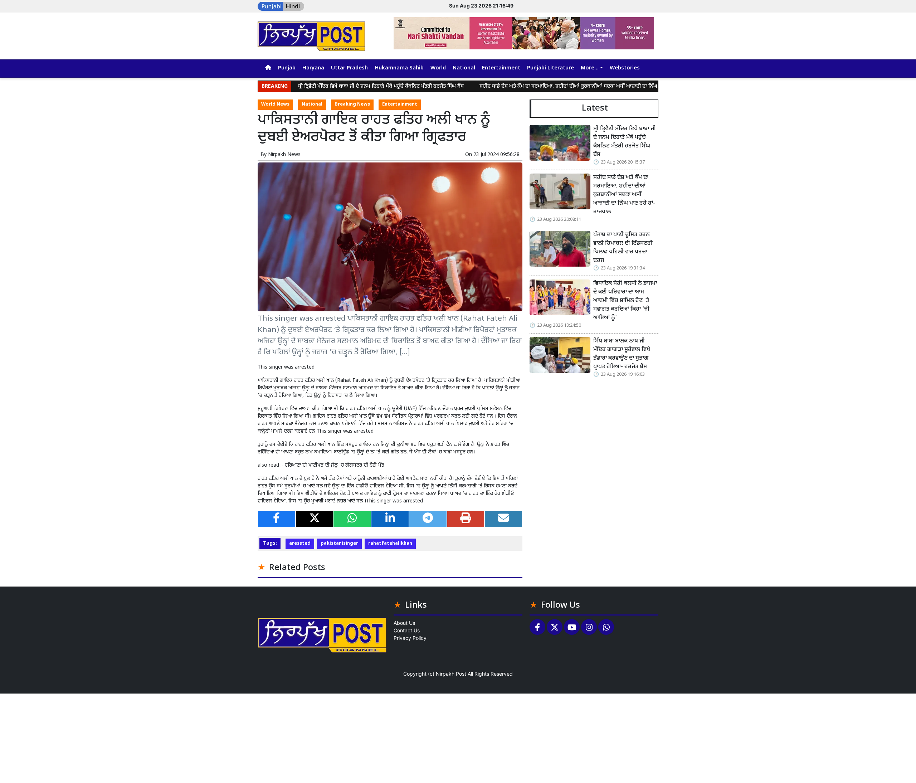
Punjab (287, 68)
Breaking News (352, 104)
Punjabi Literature (550, 68)
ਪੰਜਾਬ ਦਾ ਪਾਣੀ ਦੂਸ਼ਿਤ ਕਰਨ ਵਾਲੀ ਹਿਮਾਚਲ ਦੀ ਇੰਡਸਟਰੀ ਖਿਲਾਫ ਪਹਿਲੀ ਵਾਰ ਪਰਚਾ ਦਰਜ (623, 247)
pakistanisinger (339, 543)
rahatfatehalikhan (390, 543)
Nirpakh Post (451, 674)
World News (275, 104)
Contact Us (407, 630)
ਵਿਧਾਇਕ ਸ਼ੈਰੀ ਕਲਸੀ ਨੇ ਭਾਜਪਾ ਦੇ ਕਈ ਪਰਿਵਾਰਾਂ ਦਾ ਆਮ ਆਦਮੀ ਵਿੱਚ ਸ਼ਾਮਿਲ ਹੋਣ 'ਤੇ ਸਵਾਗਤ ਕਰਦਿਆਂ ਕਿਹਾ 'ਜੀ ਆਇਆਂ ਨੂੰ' (625, 301)
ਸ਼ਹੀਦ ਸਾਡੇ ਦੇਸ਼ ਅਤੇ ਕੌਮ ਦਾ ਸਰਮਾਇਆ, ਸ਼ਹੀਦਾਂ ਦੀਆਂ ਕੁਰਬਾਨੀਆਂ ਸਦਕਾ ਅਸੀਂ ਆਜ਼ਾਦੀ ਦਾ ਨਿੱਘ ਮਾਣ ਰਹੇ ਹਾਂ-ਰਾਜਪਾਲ (558, 86)
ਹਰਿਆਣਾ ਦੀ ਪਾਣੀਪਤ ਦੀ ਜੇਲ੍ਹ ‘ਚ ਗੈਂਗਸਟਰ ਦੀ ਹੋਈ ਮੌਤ (334, 465)
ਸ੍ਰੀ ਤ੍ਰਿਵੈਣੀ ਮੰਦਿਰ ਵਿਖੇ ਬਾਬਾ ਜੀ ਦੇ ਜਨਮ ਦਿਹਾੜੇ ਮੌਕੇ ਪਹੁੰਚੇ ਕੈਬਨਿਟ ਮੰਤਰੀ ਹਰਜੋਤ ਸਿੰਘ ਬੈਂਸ (350, 86)
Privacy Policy (410, 638)
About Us (404, 623)
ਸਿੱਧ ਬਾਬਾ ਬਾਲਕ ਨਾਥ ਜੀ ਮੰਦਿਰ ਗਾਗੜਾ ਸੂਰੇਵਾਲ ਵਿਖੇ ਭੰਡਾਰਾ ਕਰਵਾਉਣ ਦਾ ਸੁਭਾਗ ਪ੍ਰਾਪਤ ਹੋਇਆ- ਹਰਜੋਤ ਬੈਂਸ (621, 354)
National (464, 68)
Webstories (625, 68)
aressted (300, 543)
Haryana (313, 68)
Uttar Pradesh (349, 68)
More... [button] (590, 68)
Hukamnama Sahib (399, 68)
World (438, 68)
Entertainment (501, 68)
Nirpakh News (284, 154)
